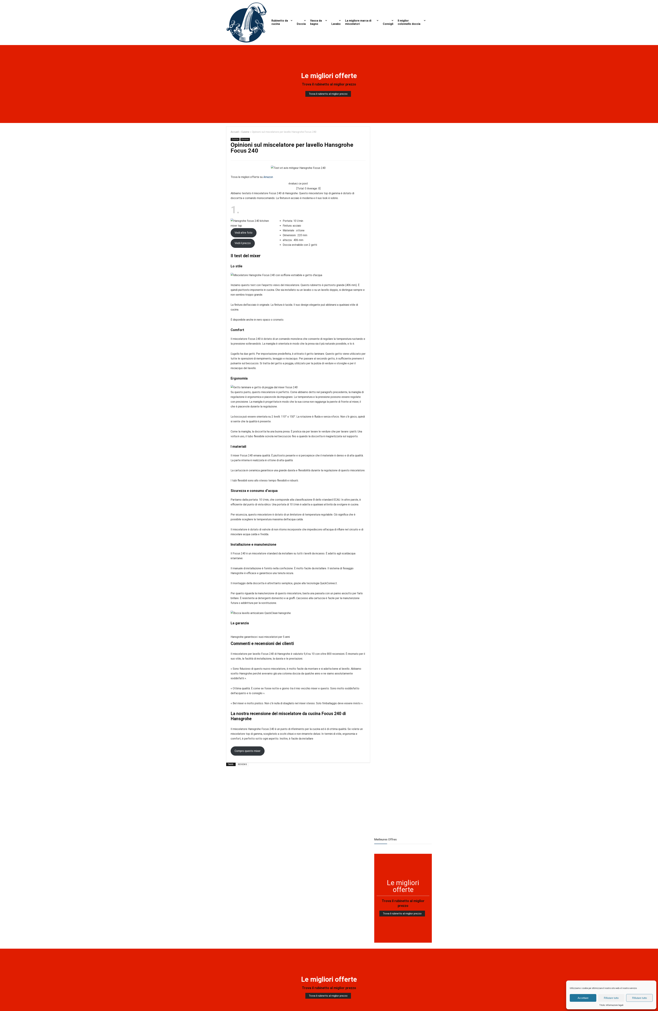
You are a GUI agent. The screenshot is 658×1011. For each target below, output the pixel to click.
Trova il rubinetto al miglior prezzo (329, 84)
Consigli (388, 24)
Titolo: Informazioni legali (611, 1005)
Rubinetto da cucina (279, 22)
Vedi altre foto (243, 232)
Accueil (235, 132)
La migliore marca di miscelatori (358, 22)
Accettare (583, 997)
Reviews (245, 139)
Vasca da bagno (316, 22)
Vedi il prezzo (243, 243)
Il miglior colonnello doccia (409, 22)
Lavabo (336, 24)
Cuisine (245, 132)
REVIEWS (242, 764)
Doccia (301, 24)
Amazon (268, 177)
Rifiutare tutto (611, 997)
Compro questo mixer (247, 751)
